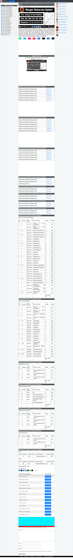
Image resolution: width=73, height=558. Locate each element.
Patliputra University (63, 19)
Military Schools (5, 34)
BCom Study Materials (6, 23)
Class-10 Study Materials (7, 13)
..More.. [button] (70, 1)
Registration (48, 1)
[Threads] (53, 38)
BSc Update (48, 517)
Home (27, 1)
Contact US (26, 556)
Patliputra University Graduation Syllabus (43, 524)
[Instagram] (29, 38)
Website (20, 548)
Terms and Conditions (48, 556)
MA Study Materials (6, 24)
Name (20, 543)
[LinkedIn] (48, 38)
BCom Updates (34, 517)
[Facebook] (38, 38)
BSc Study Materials (6, 21)
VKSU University (62, 11)
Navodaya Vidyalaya (6, 33)
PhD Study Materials (6, 28)
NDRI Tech (5, 1)
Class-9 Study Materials (7, 11)
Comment (21, 529)
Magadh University (63, 24)
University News (32, 1)
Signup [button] (13, 1)
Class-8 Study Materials (7, 10)
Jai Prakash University (63, 16)
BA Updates (28, 517)
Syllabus (66, 1)
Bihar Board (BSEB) (63, 29)
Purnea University (62, 22)
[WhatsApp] (20, 38)
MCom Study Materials (7, 27)
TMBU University (62, 9)
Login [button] (10, 1)
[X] (43, 38)
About (21, 556)
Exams (53, 1)
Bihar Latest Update (42, 517)
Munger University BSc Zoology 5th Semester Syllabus (36, 521)
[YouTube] (34, 38)
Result (62, 1)
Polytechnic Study (6, 18)
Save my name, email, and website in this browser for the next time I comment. (36, 551)
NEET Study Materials (6, 30)
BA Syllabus (23, 517)
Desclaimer (32, 556)
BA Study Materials (6, 20)
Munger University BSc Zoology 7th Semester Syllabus (41, 522)
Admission (39, 1)
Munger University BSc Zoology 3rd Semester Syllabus (31, 520)
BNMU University (62, 14)
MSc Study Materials (6, 26)
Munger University (63, 27)
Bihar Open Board (62, 32)
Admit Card (58, 1)
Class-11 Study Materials (7, 14)
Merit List (44, 1)
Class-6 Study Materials (7, 7)
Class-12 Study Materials (7, 16)
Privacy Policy (39, 556)
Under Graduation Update (33, 525)
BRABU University (62, 3)
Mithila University (62, 6)
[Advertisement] (37, 47)
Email (20, 546)
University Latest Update (43, 525)
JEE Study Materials (6, 31)
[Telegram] (24, 38)
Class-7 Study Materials (7, 8)
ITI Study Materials (6, 17)
